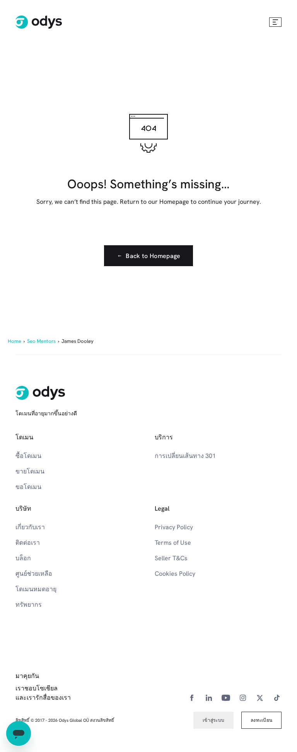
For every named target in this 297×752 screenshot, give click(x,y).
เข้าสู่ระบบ (213, 720)
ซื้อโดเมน (28, 456)
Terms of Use (173, 543)
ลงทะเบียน (261, 720)
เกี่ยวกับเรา (30, 527)
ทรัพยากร (28, 605)
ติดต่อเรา (27, 543)
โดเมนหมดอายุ (35, 589)
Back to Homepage (153, 256)
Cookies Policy (175, 574)
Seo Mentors (41, 341)
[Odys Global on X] (260, 697)
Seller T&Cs (171, 558)
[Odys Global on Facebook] (191, 697)
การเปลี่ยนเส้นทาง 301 (185, 456)
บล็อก (23, 558)
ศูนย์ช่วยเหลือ (33, 574)
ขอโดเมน (28, 487)
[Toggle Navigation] (275, 22)
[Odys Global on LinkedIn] (208, 697)
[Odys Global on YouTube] (225, 697)
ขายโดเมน (29, 471)
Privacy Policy (174, 527)
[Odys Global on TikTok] (277, 697)
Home (14, 341)
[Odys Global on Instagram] (243, 697)
